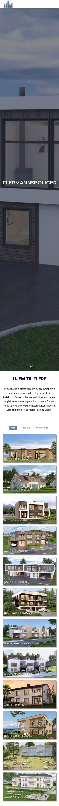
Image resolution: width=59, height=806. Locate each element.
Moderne (25, 428)
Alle (13, 428)
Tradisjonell (43, 428)
